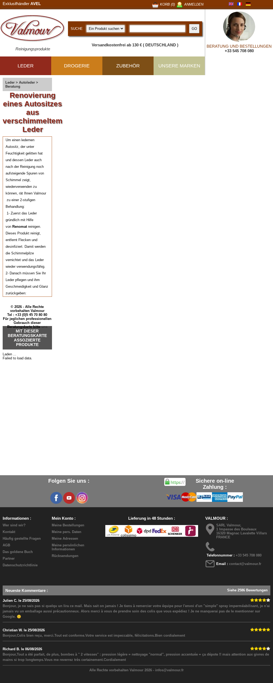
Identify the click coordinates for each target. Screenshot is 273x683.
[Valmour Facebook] (56, 497)
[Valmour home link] (32, 29)
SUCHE (77, 29)
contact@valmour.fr (245, 564)
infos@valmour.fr (169, 670)
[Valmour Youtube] (69, 497)
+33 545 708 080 (239, 50)
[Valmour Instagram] (81, 497)
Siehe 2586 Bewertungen (247, 590)
